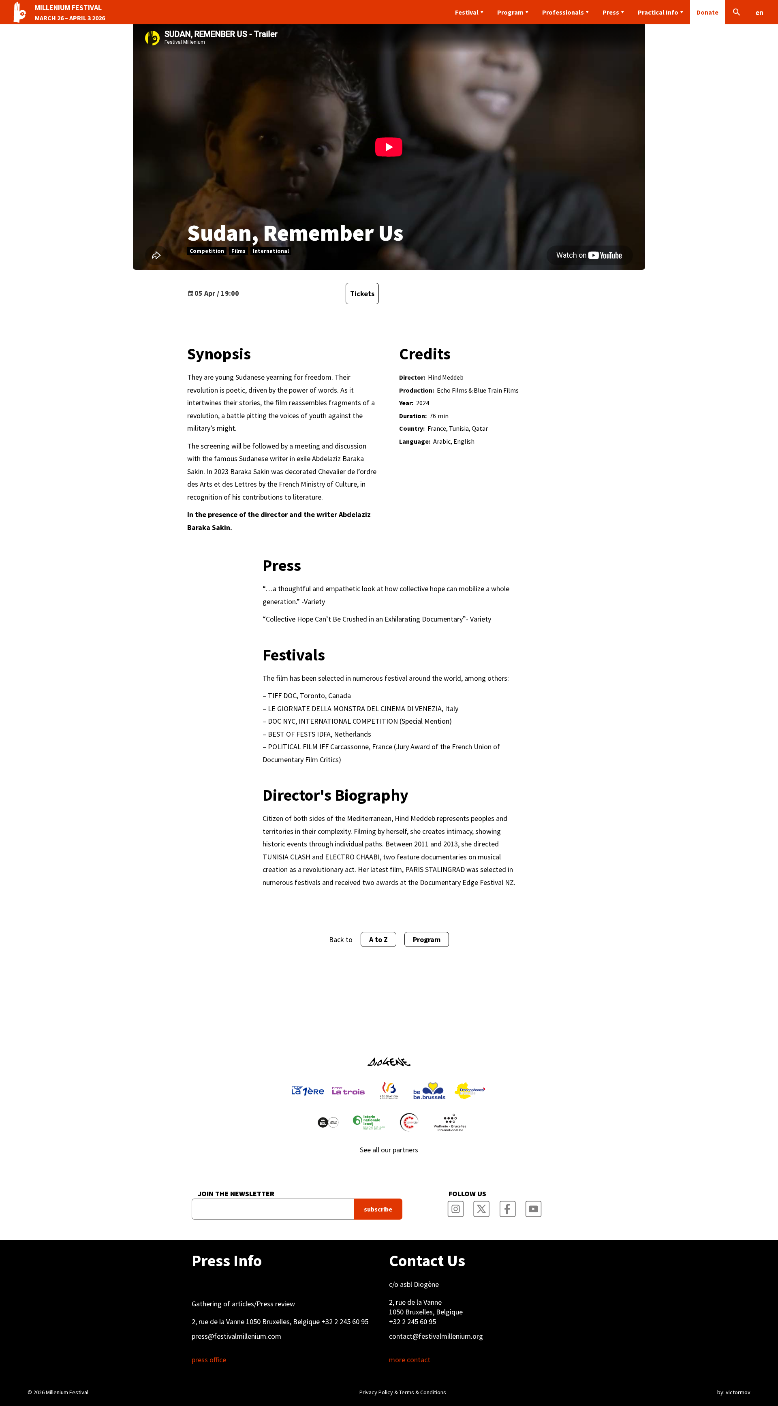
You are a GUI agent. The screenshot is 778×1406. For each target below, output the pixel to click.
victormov (738, 1392)
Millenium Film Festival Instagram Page (455, 1207)
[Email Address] (273, 1209)
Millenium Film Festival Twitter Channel (481, 1207)
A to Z (378, 939)
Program (510, 12)
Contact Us (427, 1260)
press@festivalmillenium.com (236, 1336)
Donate (707, 12)
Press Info (227, 1260)
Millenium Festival (67, 1392)
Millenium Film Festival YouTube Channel (533, 1207)
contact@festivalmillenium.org (436, 1336)
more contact (409, 1359)
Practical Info (658, 12)
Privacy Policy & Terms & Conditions (402, 1392)
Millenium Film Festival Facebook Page (507, 1207)
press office (209, 1359)
